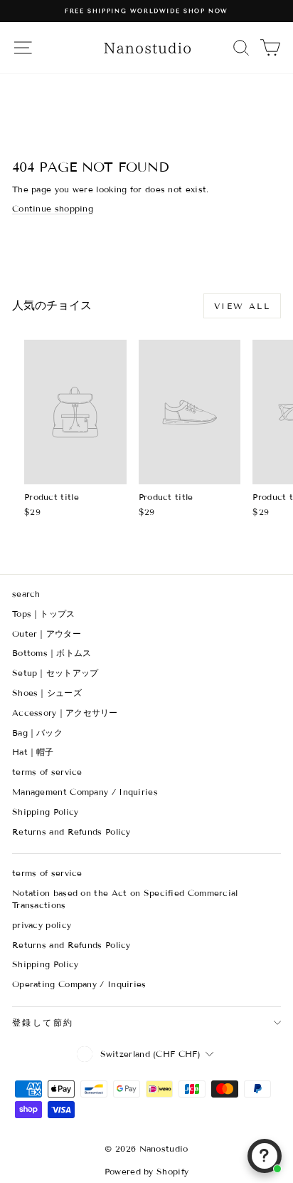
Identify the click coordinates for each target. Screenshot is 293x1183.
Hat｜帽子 (33, 751)
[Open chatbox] (264, 1156)
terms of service (47, 771)
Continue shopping (52, 208)
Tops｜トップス (43, 613)
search (26, 593)
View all (242, 306)
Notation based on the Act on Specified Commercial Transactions (125, 898)
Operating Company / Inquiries (79, 984)
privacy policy (41, 924)
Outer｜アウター (46, 633)
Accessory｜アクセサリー (65, 712)
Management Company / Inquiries (85, 791)
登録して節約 (42, 1022)
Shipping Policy (45, 811)
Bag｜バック (37, 732)
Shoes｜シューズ (47, 692)
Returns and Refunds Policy (71, 831)
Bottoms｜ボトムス (52, 652)
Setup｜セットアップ (55, 672)
